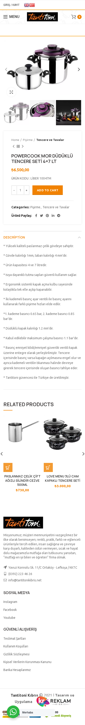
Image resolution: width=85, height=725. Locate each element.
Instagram (10, 602)
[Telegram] (59, 216)
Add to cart (47, 190)
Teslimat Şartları (14, 638)
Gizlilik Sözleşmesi (16, 654)
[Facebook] (36, 216)
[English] (26, 4)
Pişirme (28, 139)
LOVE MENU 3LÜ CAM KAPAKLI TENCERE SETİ (62, 478)
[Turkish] (32, 4)
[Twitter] (41, 216)
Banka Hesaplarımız (17, 670)
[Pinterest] (47, 216)
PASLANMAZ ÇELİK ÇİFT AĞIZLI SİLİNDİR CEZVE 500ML (22, 480)
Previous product (13, 146)
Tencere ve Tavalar (50, 139)
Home (15, 139)
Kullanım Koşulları (15, 646)
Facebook (10, 610)
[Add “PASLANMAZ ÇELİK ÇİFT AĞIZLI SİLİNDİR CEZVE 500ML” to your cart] (7, 467)
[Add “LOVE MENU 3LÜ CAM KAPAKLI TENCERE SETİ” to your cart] (48, 467)
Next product (22, 146)
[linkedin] (53, 216)
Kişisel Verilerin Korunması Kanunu (27, 662)
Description (14, 237)
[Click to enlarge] (11, 92)
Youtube (9, 617)
